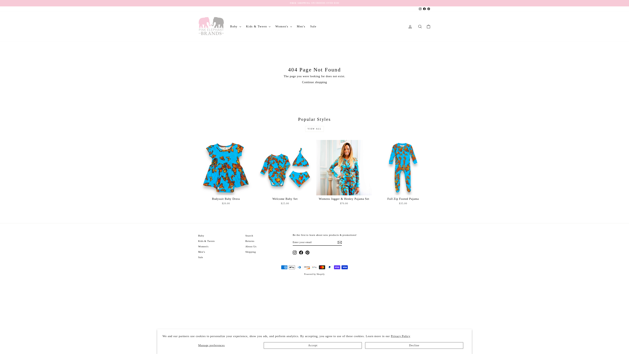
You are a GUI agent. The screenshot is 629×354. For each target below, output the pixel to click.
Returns (249, 241)
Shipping (250, 251)
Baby (234, 26)
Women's (282, 26)
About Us (250, 246)
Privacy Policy (400, 336)
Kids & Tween (257, 26)
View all (315, 129)
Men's (301, 26)
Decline (414, 345)
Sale (313, 26)
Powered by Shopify (314, 274)
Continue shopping (314, 82)
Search (249, 235)
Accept (312, 345)
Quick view (225, 191)
